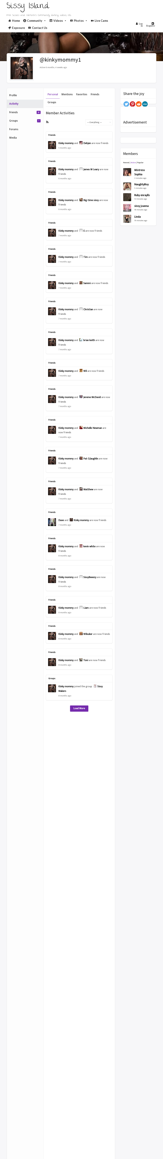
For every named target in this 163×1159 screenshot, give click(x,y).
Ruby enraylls (142, 195)
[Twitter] (126, 104)
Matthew (88, 489)
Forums (13, 129)
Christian (88, 309)
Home (16, 20)
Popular (140, 162)
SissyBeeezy (89, 577)
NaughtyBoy (141, 184)
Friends (24, 112)
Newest (126, 162)
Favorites (81, 94)
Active (133, 162)
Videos (58, 20)
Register (150, 25)
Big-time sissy (91, 200)
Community (34, 20)
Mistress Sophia (139, 172)
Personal (53, 94)
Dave (61, 520)
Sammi (87, 283)
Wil (85, 371)
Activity (13, 103)
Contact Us (39, 28)
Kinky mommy (66, 143)
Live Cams (101, 20)
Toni (85, 660)
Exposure (18, 28)
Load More (79, 708)
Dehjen (87, 143)
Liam (86, 608)
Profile (13, 95)
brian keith (89, 340)
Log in (141, 24)
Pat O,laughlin (90, 459)
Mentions (67, 94)
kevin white (89, 546)
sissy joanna (141, 206)
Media (13, 137)
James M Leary (91, 169)
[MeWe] (145, 104)
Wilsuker (87, 634)
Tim (85, 257)
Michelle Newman (92, 428)
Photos (79, 20)
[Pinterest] (132, 104)
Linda (137, 216)
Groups (24, 120)
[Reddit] (139, 104)
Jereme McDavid (92, 397)
